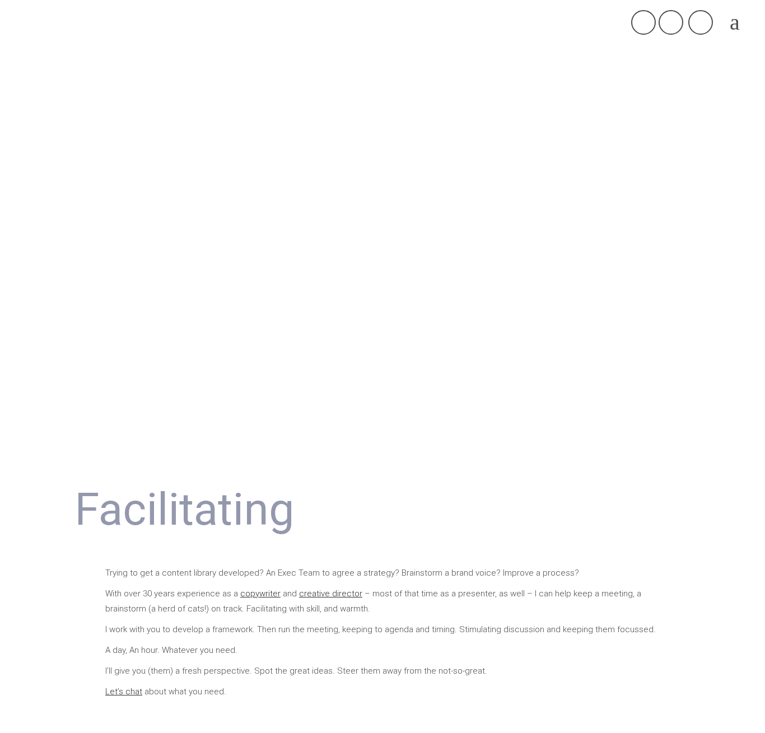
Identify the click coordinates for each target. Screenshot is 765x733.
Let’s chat (123, 692)
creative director (330, 594)
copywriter (260, 594)
